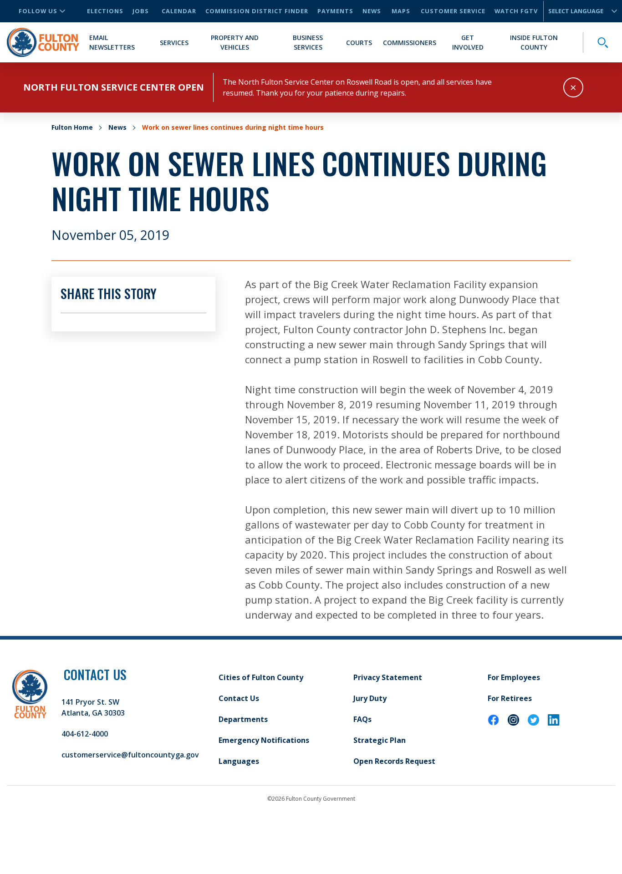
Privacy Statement (387, 677)
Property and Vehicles (235, 42)
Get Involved (468, 42)
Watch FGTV (516, 11)
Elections (105, 11)
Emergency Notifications (264, 740)
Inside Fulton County (534, 42)
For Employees (514, 677)
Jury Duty (370, 698)
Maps (401, 11)
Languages (239, 761)
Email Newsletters (112, 42)
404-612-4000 (84, 734)
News (371, 11)
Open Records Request (394, 761)
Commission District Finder (256, 11)
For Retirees (510, 698)
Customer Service (453, 11)
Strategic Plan (379, 740)
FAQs (362, 719)
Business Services (308, 42)
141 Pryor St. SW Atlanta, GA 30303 (93, 707)
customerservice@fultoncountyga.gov (130, 755)
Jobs (141, 11)
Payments (335, 11)
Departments (243, 719)
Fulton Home (72, 127)
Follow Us (38, 11)
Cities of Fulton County (261, 677)
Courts (359, 42)
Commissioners (409, 42)
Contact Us (239, 698)
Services (174, 42)
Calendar (179, 11)
